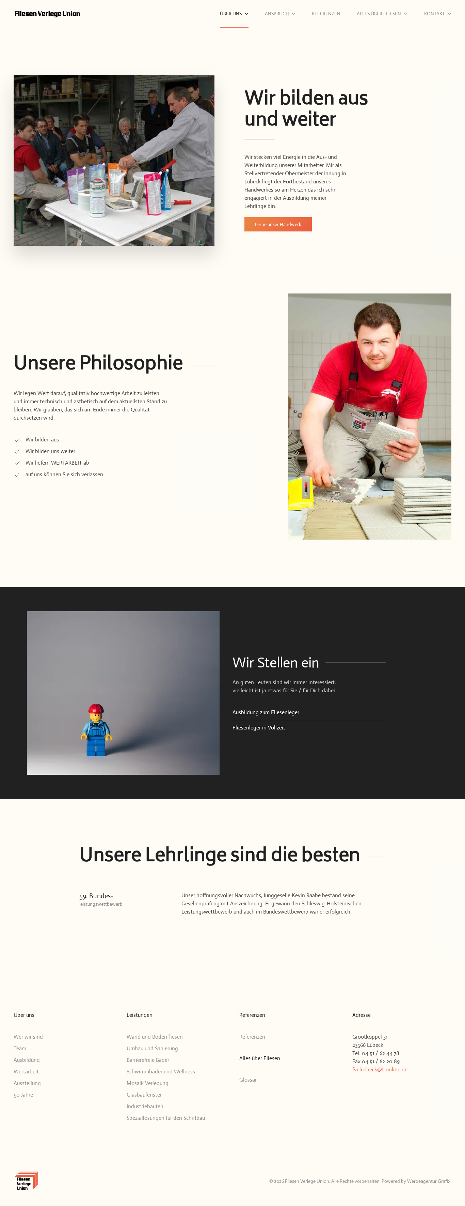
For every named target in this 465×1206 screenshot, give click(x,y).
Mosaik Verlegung (148, 1083)
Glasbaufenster (144, 1094)
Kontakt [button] (434, 14)
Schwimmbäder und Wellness (161, 1071)
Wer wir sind (28, 1036)
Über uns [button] (231, 14)
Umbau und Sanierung (152, 1048)
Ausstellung (27, 1083)
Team (20, 1048)
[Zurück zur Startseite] (48, 13)
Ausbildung (27, 1060)
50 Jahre (23, 1094)
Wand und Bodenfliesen (155, 1036)
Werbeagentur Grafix (428, 1181)
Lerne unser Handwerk (278, 224)
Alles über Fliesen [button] (379, 14)
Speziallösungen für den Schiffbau (166, 1117)
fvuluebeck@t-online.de (379, 1069)
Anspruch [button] (277, 14)
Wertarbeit (26, 1071)
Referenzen (326, 14)
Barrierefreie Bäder (148, 1060)
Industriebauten (145, 1106)
